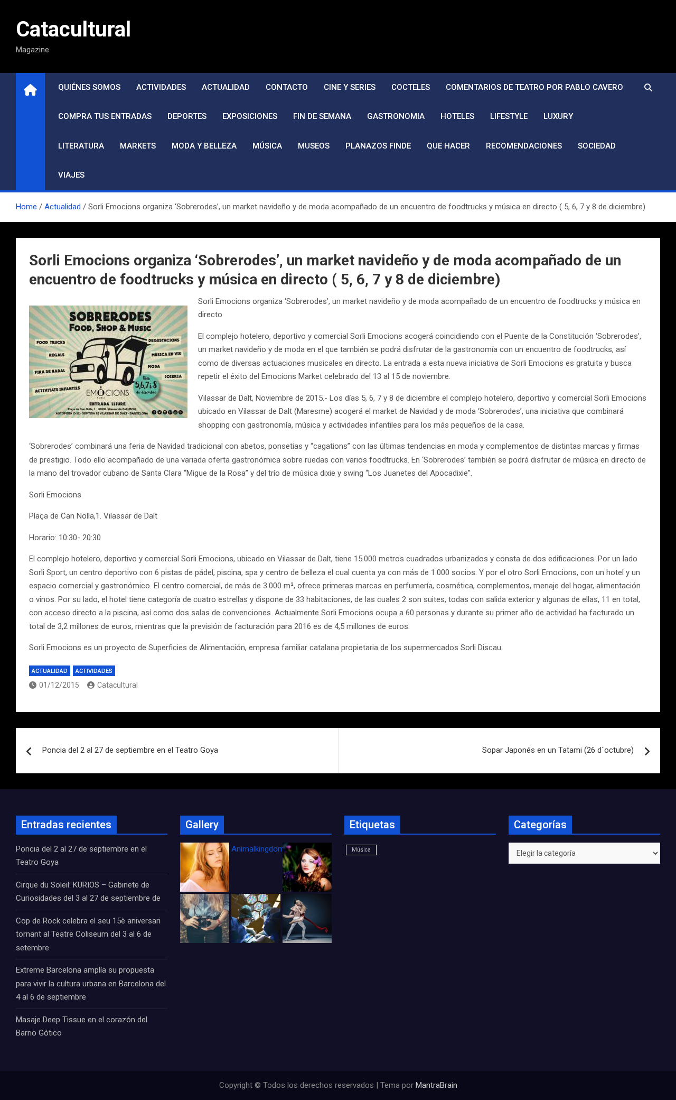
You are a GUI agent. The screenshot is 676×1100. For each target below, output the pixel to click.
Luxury (558, 116)
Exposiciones (249, 116)
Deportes (186, 116)
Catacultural (73, 29)
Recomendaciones (524, 146)
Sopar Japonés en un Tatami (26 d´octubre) (558, 750)
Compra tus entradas (105, 116)
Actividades (161, 87)
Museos (314, 146)
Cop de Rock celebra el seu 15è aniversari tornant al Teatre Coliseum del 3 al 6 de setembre (88, 934)
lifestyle (509, 116)
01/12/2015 (59, 685)
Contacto (287, 87)
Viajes (71, 175)
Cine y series (349, 87)
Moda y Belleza (204, 146)
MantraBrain (436, 1085)
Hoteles (457, 116)
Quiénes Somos (89, 87)
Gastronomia (396, 116)
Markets (138, 146)
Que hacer (448, 146)
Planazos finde (378, 146)
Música (267, 146)
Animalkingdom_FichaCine (277, 849)
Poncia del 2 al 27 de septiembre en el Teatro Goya (130, 750)
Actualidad (226, 87)
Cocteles (410, 87)
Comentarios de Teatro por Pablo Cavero (534, 87)
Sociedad (597, 146)
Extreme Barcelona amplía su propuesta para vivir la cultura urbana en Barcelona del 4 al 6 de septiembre (91, 983)
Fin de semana (322, 116)
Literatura (81, 146)
